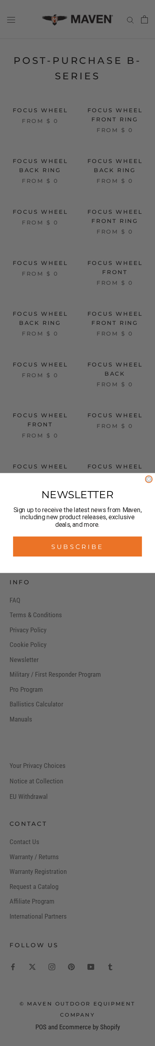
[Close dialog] (148, 479)
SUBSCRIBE (77, 546)
